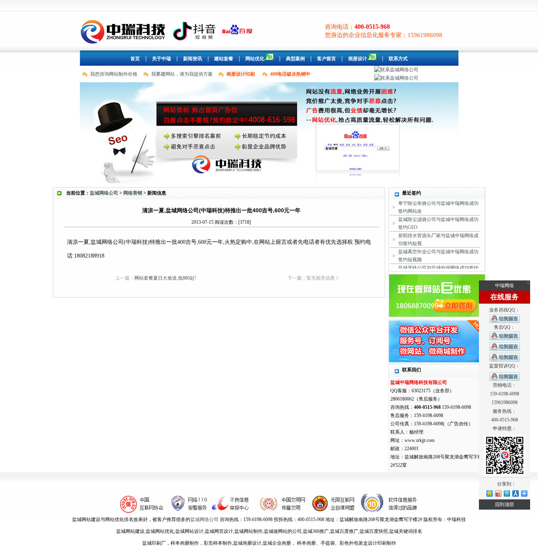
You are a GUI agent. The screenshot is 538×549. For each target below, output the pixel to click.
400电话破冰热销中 (290, 74)
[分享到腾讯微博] (506, 493)
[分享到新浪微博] (497, 493)
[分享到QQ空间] (489, 493)
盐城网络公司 (104, 193)
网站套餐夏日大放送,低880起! (165, 278)
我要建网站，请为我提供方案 (182, 74)
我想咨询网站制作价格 (113, 74)
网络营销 (132, 193)
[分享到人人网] (515, 493)
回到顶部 (504, 504)
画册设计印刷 (240, 74)
